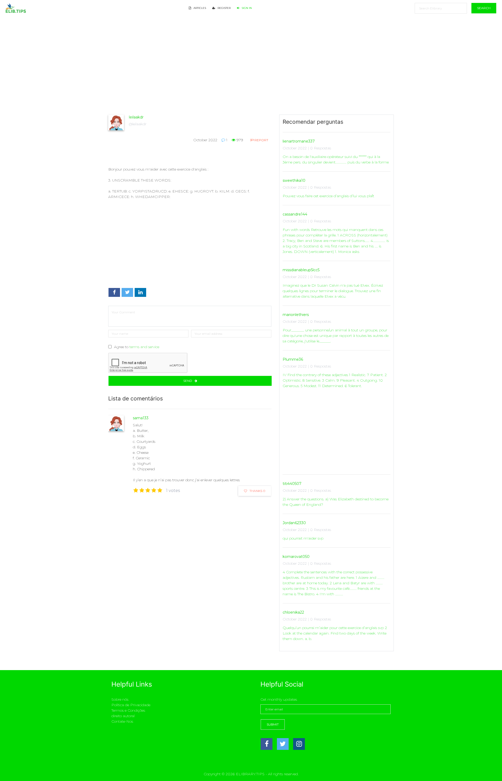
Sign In (246, 8)
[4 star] (154, 490)
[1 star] (136, 490)
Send (188, 381)
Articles (199, 8)
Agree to (136, 346)
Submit (273, 724)
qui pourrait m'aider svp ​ (303, 538)
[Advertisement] (189, 74)
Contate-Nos (122, 721)
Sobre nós (119, 699)
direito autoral (123, 716)
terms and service (144, 346)
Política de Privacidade (130, 705)
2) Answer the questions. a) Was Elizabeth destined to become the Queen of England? (336, 502)
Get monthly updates (278, 699)
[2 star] (142, 490)
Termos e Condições (128, 710)
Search (483, 8)
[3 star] (148, 490)
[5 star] (160, 490)
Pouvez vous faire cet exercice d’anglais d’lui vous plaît (328, 196)
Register (224, 8)
